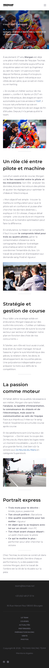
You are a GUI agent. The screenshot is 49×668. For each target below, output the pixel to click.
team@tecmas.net (24, 586)
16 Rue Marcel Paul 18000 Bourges (24, 605)
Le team (24, 618)
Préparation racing (24, 632)
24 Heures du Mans (26, 450)
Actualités (24, 625)
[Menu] (45, 5)
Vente (24, 636)
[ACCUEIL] (4, 29)
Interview (22, 24)
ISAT (38, 101)
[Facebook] (4, 662)
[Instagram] (8, 662)
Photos (24, 639)
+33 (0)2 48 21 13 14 (24, 596)
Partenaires (24, 629)
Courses (24, 621)
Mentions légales (24, 653)
